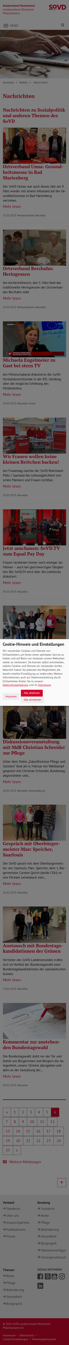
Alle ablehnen (32, 693)
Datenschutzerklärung (15, 685)
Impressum (44, 685)
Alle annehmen (32, 699)
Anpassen (11, 696)
